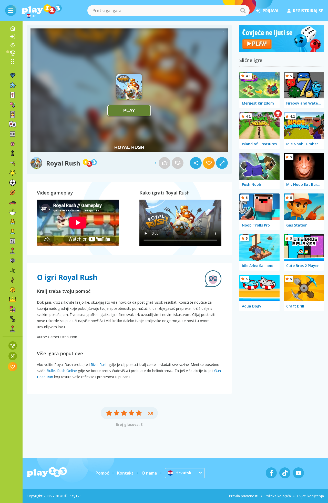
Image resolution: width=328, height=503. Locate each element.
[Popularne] (13, 44)
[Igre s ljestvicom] (12, 345)
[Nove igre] (13, 36)
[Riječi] (13, 241)
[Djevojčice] (13, 222)
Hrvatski (184, 473)
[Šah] (13, 153)
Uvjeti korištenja (310, 496)
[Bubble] (13, 105)
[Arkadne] (13, 251)
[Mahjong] (13, 95)
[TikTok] (284, 472)
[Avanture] (13, 290)
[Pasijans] (13, 124)
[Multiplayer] (13, 329)
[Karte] (13, 114)
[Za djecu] (13, 231)
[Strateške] (13, 299)
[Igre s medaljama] (12, 356)
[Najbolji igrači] (13, 53)
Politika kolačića (277, 496)
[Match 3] (13, 75)
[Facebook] (271, 472)
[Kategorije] (13, 61)
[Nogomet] (13, 183)
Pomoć (102, 473)
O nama (149, 473)
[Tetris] (13, 309)
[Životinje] (13, 319)
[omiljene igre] (12, 366)
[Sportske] (13, 192)
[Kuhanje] (13, 212)
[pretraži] (243, 10)
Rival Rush (99, 364)
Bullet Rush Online (62, 370)
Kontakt (125, 473)
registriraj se (308, 11)
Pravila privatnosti (243, 496)
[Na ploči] (13, 260)
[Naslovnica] (13, 28)
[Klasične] (13, 270)
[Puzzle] (13, 85)
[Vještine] (13, 280)
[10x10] (13, 134)
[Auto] (13, 202)
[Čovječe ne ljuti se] (281, 50)
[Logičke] (13, 144)
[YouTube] (298, 472)
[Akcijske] (13, 163)
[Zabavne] (13, 173)
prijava (271, 11)
